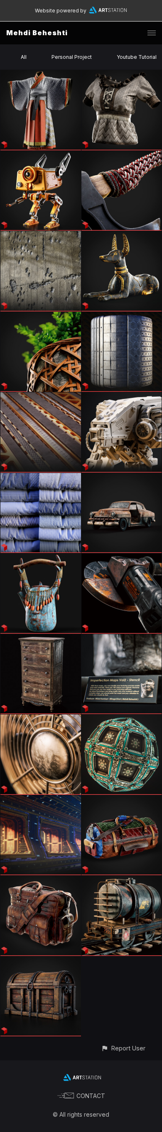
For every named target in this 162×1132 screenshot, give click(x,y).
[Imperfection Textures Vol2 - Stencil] (121, 638)
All (24, 57)
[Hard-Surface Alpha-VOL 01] (121, 397)
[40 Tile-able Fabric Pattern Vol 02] (121, 74)
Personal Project (72, 57)
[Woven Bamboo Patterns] (40, 316)
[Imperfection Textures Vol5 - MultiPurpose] (40, 558)
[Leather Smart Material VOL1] (40, 880)
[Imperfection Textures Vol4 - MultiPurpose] (121, 558)
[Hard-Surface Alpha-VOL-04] (40, 155)
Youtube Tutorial (137, 57)
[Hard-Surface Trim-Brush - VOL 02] (40, 397)
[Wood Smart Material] (40, 961)
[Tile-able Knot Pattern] (121, 155)
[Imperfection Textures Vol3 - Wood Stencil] (40, 638)
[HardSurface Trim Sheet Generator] (40, 800)
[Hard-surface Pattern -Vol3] (121, 316)
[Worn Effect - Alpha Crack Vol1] (121, 235)
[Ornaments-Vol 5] (121, 719)
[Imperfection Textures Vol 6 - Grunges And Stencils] (121, 477)
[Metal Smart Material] (121, 880)
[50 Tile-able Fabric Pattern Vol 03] (40, 74)
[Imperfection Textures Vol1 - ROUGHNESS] (40, 719)
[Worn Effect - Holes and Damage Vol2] (40, 235)
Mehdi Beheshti (37, 33)
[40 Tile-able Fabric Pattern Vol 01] (40, 477)
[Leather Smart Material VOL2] (121, 800)
